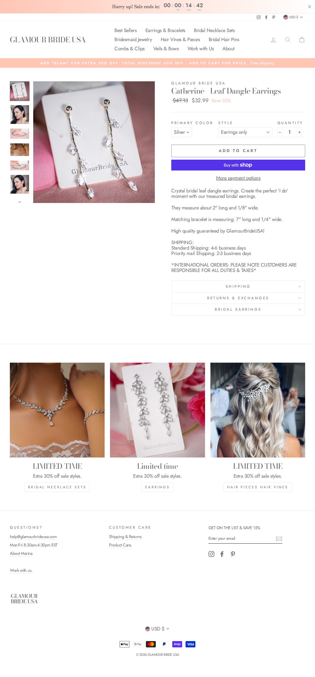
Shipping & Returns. (125, 537)
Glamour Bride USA (198, 83)
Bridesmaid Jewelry (133, 39)
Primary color (192, 123)
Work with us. (21, 570)
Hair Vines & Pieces (180, 39)
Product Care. (120, 545)
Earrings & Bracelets (165, 30)
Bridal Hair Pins (224, 39)
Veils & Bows (166, 48)
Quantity (290, 123)
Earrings (157, 487)
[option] (157, 63)
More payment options (238, 178)
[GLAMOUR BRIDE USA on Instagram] (211, 554)
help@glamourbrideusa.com (33, 537)
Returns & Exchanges (238, 298)
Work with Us (201, 48)
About (228, 48)
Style (225, 123)
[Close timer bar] (310, 7)
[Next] (20, 200)
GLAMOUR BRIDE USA (48, 39)
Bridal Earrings (238, 309)
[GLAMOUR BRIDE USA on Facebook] (222, 554)
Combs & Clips (129, 48)
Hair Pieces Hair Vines (257, 487)
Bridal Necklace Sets (214, 30)
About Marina (21, 553)
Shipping (238, 286)
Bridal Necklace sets (57, 487)
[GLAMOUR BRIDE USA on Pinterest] (233, 554)
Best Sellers (125, 30)
